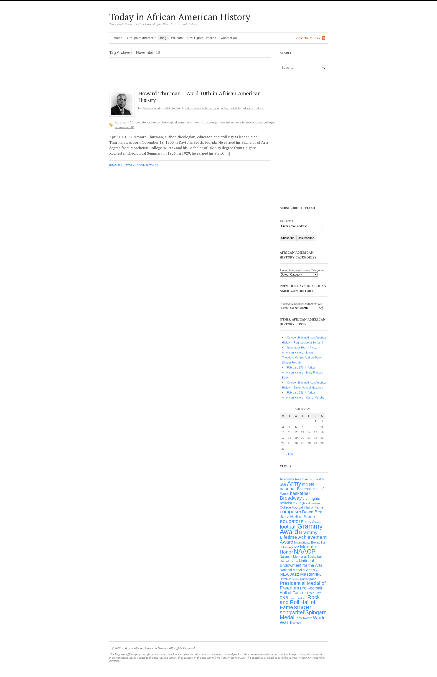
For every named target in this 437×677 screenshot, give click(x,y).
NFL (317, 574)
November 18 (124, 127)
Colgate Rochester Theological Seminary (163, 122)
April (216, 108)
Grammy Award (301, 528)
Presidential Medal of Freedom (303, 585)
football (288, 527)
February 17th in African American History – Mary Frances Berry (302, 372)
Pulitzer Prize (312, 593)
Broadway (291, 498)
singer (302, 607)
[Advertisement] (194, 77)
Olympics (285, 579)
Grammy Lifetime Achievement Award (303, 537)
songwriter (292, 612)
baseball (288, 488)
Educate (177, 38)
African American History (199, 108)
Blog (163, 38)
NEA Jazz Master (297, 574)
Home (118, 38)
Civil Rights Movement (306, 503)
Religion (260, 108)
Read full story (122, 165)
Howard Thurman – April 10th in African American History (199, 96)
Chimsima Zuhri (151, 108)
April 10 (128, 122)
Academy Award (292, 479)
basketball (300, 493)
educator (290, 521)
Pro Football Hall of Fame (301, 590)
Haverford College (205, 122)
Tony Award (303, 618)
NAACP (305, 551)
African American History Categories (302, 270)
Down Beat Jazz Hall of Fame (302, 514)
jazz (295, 546)
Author (224, 108)
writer (297, 623)
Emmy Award (312, 522)
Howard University (231, 122)
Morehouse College (260, 122)
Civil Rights (235, 108)
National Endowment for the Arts (301, 563)
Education (248, 108)
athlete (308, 484)
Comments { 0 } (147, 165)
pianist (304, 579)
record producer (298, 598)
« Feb (289, 454)
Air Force (311, 479)
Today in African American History (179, 17)
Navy (316, 570)
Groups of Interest (139, 38)
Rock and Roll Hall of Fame (300, 602)
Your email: (287, 221)
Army (294, 483)
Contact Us (229, 38)
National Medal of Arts (296, 570)
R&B (284, 597)
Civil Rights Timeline (201, 38)
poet (312, 579)
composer (290, 511)
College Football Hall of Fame (301, 507)
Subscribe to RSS (307, 38)
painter (295, 579)
